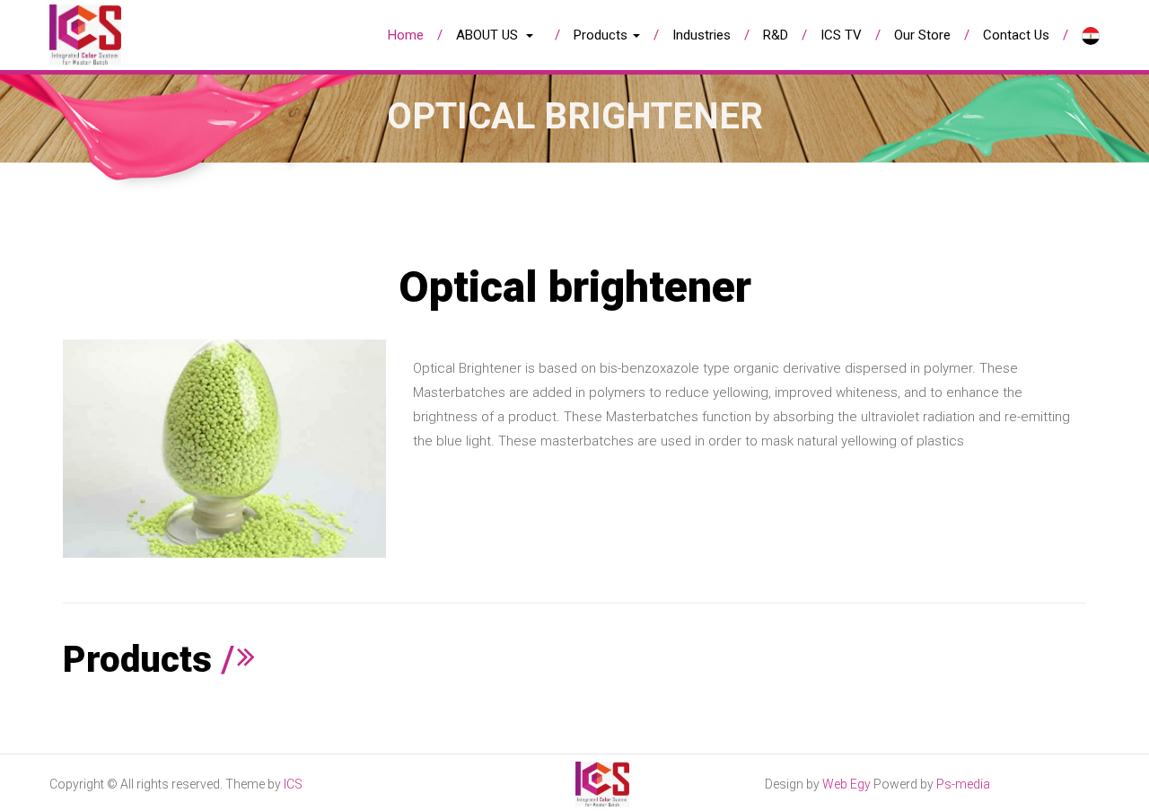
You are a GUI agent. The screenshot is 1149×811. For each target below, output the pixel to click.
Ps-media (963, 784)
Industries (701, 35)
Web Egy (846, 784)
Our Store (922, 35)
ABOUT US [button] (489, 35)
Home (406, 35)
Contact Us (1016, 35)
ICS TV (841, 35)
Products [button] (602, 35)
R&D (775, 35)
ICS (293, 784)
